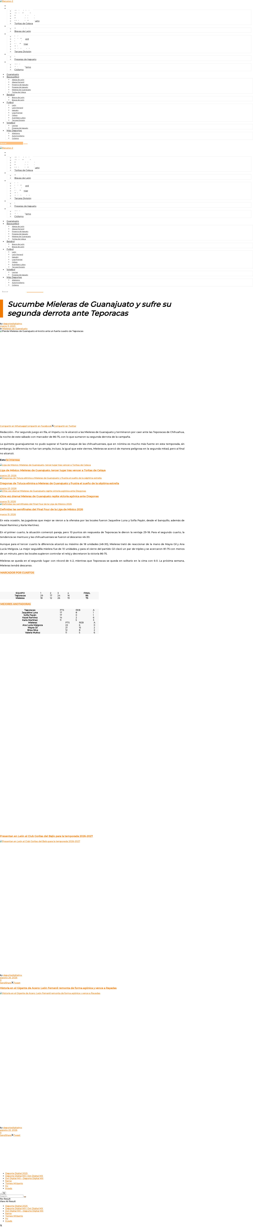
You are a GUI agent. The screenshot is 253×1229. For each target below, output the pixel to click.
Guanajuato (14, 6)
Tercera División (22, 51)
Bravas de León (22, 31)
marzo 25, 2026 (8, 475)
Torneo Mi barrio (14, 1183)
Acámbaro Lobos (18, 118)
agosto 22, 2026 (8, 1130)
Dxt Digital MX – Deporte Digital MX (24, 1178)
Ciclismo (19, 69)
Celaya (14, 115)
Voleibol (11, 123)
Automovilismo (18, 136)
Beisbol (12, 26)
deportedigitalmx (12, 323)
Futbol (11, 34)
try (6, 1186)
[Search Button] (25, 1196)
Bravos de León (18, 98)
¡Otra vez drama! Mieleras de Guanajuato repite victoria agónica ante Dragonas (49, 496)
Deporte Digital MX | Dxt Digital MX (24, 1176)
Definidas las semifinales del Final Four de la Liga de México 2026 (41, 509)
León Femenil (17, 108)
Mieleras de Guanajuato (21, 90)
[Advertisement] (92, 583)
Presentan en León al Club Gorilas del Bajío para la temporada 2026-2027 (46, 836)
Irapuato (15, 110)
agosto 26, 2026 (8, 977)
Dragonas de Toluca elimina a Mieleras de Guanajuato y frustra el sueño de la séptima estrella (59, 483)
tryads (8, 1188)
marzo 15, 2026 (8, 501)
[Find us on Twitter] (1, 1226)
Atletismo (16, 133)
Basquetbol (13, 77)
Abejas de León (18, 80)
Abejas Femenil (18, 82)
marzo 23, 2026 (8, 488)
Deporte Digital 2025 (16, 1173)
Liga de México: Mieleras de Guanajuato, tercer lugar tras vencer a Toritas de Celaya (53, 470)
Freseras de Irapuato (25, 59)
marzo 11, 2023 (7, 326)
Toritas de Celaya (23, 23)
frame (8, 1181)
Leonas (15, 126)
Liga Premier (17, 113)
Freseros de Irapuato (20, 85)
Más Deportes (14, 130)
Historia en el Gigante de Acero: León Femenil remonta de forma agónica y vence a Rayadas (58, 988)
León (14, 105)
